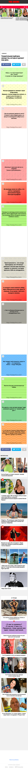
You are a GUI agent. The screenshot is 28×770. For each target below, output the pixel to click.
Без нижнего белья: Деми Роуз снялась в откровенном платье (14, 618)
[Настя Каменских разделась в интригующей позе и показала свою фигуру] (14, 685)
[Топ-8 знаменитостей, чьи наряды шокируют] (14, 646)
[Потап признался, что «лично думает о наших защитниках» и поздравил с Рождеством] (14, 705)
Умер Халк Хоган (6, 588)
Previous (0, 14)
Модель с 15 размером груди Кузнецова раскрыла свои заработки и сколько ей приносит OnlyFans (12, 521)
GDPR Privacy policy (19, 767)
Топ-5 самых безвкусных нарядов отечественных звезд (14, 675)
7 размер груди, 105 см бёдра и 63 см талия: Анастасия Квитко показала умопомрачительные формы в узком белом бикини (14, 498)
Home (6, 767)
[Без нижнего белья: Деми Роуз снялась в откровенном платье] (14, 608)
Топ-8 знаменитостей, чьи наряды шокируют (14, 655)
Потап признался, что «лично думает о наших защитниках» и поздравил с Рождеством (14, 714)
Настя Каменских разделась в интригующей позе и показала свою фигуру (14, 695)
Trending (14, 4)
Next (27, 14)
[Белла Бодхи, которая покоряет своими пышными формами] (7, 12)
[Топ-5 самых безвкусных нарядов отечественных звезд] (14, 665)
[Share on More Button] (24, 64)
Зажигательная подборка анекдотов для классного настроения (14, 636)
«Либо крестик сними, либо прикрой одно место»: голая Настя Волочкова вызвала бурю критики (13, 567)
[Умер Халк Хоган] (14, 579)
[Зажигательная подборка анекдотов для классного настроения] (14, 627)
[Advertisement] (14, 35)
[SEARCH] (26, 7)
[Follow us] (24, 7)
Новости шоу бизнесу (14, 759)
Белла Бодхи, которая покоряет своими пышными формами (7, 18)
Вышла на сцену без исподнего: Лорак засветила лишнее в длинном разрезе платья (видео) (12, 544)
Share (2, 69)
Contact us (11, 767)
